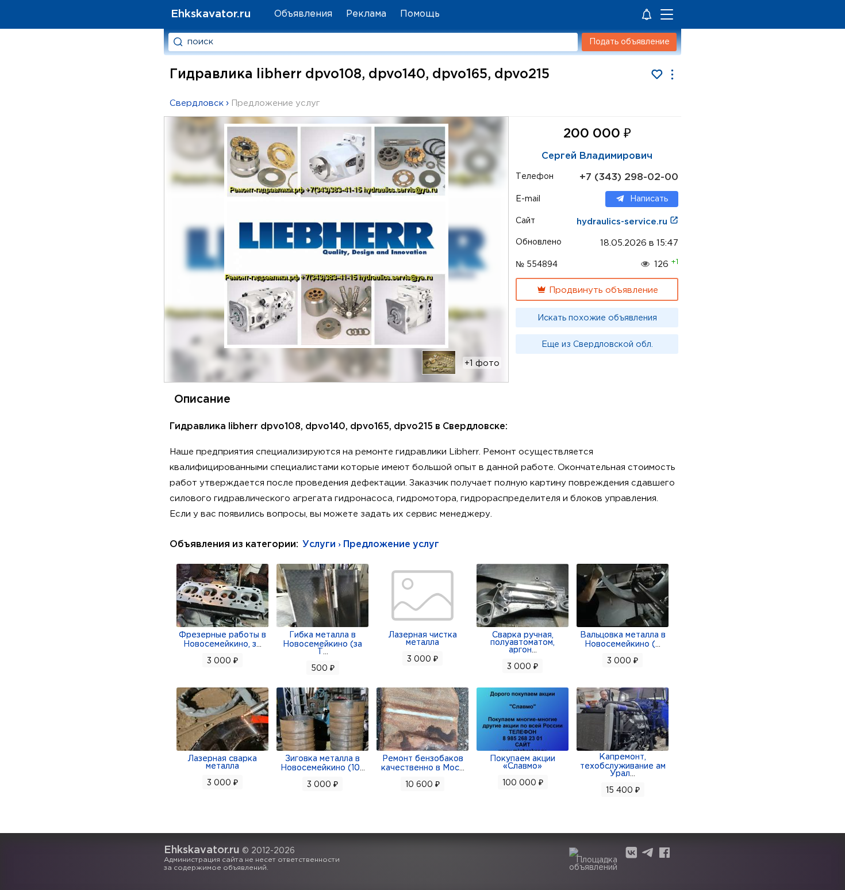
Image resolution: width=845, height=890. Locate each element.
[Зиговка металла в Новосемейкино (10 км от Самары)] (322, 749)
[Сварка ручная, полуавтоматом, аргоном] (523, 625)
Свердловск (197, 103)
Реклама (366, 14)
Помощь (420, 14)
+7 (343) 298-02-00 (628, 177)
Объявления (303, 14)
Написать (649, 199)
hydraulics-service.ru (623, 222)
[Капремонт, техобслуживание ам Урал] (623, 749)
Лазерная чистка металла (423, 639)
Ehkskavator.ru (211, 14)
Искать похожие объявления (597, 318)
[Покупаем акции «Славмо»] (523, 749)
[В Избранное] (656, 74)
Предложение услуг (275, 103)
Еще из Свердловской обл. (597, 344)
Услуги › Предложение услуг (370, 544)
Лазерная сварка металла (222, 762)
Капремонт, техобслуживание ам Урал (623, 765)
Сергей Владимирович (596, 156)
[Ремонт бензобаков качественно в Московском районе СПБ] (422, 749)
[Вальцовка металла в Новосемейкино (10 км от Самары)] (623, 625)
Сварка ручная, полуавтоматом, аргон (522, 643)
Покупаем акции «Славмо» (522, 762)
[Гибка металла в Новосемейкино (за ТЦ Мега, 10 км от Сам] (322, 625)
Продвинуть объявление (602, 290)
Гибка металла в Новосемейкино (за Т (322, 643)
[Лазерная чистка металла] (422, 625)
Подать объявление (629, 42)
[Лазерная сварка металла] (222, 749)
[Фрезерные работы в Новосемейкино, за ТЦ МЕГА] (222, 625)
